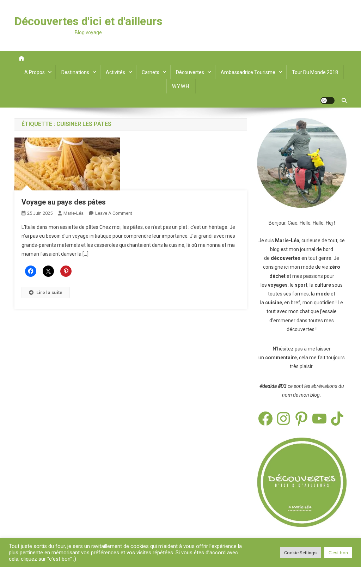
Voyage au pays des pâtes (64, 202)
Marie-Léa (73, 213)
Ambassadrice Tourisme (248, 72)
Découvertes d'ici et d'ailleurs (88, 21)
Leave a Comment (113, 213)
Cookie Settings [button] (300, 552)
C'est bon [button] (338, 552)
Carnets (150, 72)
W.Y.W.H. (181, 86)
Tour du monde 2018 (315, 72)
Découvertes (190, 72)
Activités (115, 72)
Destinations (75, 72)
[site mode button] (327, 100)
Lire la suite (49, 292)
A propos (34, 72)
